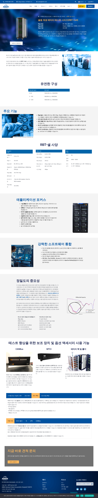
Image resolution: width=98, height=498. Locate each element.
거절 (82, 495)
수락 (78, 495)
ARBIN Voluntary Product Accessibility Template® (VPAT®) (17, 487)
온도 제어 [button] (27, 395)
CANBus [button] (38, 421)
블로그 (44, 484)
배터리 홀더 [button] (19, 421)
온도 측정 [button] (35, 395)
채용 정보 (44, 488)
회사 (56, 6)
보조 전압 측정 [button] (45, 395)
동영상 (62, 484)
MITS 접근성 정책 (12, 485)
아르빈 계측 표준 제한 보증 (8, 489)
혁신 (31, 6)
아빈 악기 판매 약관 (6, 491)
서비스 (51, 6)
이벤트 (44, 486)
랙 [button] (26, 421)
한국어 (82, 1)
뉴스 (62, 482)
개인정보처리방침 (89, 495)
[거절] (96, 495)
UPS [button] (31, 421)
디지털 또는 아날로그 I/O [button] (14, 395)
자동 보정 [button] (10, 421)
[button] (75, 2)
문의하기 (44, 482)
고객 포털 (62, 6)
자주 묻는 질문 (64, 486)
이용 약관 (4, 485)
